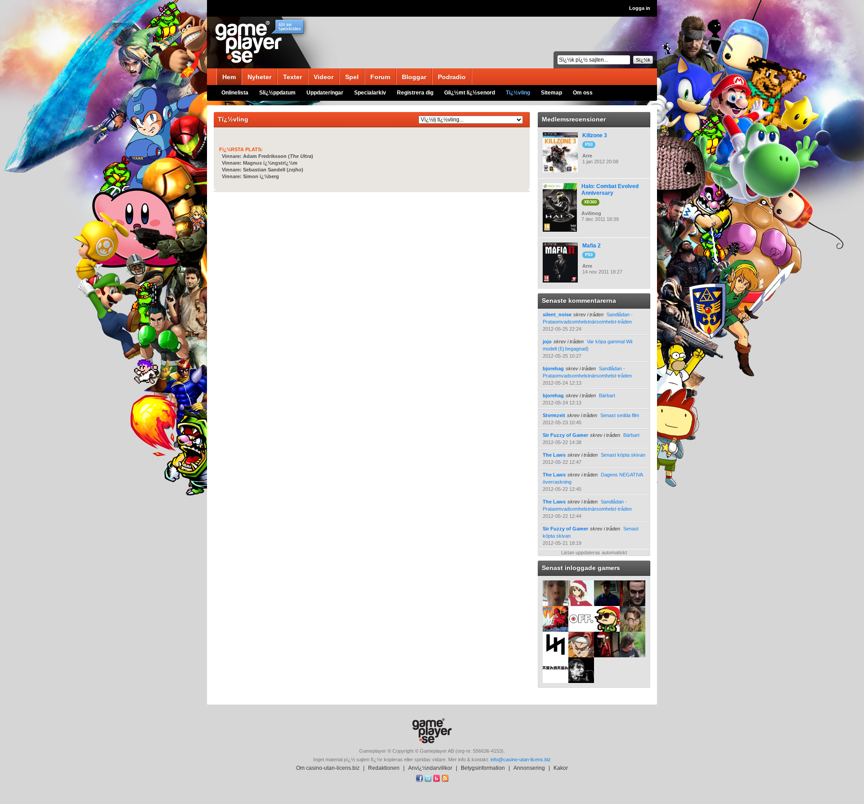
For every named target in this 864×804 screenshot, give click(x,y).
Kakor (561, 768)
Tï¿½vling (518, 93)
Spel (352, 77)
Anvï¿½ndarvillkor (430, 768)
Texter (292, 77)
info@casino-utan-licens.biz (520, 759)
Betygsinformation (483, 768)
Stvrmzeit (554, 415)
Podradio (452, 77)
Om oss (583, 93)
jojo (547, 341)
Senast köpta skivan (623, 455)
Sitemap (551, 93)
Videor (323, 77)
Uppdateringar (324, 93)
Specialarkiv (370, 93)
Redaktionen (384, 768)
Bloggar (414, 77)
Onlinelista (234, 93)
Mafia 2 (591, 246)
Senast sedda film (619, 415)
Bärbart (607, 395)
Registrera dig (415, 93)
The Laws (554, 455)
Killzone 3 (594, 135)
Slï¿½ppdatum (277, 93)
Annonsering (529, 768)
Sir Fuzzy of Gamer (565, 435)
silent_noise (557, 314)
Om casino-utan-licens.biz (328, 768)
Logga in (639, 8)
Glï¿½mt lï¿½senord (469, 93)
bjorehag (553, 368)
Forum (380, 77)
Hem (229, 77)
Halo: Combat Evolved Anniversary (610, 189)
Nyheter (259, 77)
